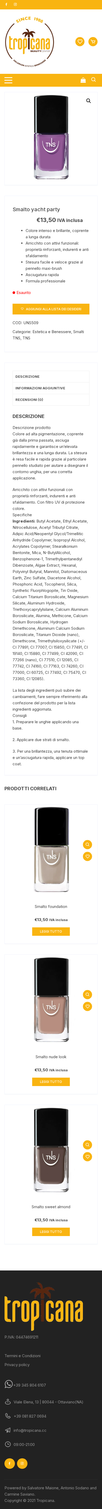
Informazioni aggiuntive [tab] (40, 388)
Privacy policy (17, 1364)
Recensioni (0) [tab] (29, 399)
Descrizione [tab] (27, 376)
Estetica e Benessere (51, 331)
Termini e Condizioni (22, 1355)
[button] (88, 101)
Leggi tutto (51, 931)
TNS (26, 337)
